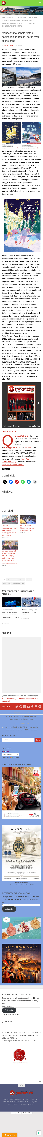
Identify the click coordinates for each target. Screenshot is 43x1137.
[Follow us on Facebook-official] (32, 706)
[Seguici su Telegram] (39, 706)
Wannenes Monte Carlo (21, 882)
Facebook (7, 447)
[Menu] (40, 3)
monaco (28, 580)
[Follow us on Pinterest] (20, 706)
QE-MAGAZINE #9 (9, 431)
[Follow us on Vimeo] (24, 706)
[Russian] (8, 751)
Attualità (19, 17)
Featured (16, 20)
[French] (5, 751)
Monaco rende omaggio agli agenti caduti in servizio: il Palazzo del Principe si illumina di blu (10, 615)
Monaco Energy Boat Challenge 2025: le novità (29, 612)
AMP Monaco (8, 45)
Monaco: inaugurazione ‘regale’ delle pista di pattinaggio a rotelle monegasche (10, 530)
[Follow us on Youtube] (28, 706)
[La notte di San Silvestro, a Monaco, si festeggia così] (28, 519)
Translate (16, 757)
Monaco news (17, 23)
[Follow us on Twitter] (16, 706)
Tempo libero (16, 26)
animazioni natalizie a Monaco (15, 580)
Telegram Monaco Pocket (12, 465)
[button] (9, 76)
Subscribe (9, 909)
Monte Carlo (6, 583)
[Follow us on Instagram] (36, 706)
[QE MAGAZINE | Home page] (4, 3)
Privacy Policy (16, 1113)
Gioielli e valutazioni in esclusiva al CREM (21, 885)
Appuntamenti (8, 17)
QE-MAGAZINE (20, 436)
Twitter (27, 447)
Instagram (17, 447)
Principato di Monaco (18, 583)
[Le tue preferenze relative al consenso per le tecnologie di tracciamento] (39, 1133)
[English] (3, 751)
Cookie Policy (27, 1113)
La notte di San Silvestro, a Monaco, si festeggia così (27, 528)
